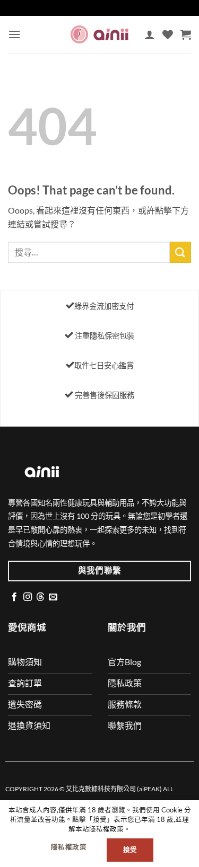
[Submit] (180, 252)
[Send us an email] (53, 597)
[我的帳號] (149, 34)
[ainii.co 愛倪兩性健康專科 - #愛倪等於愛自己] (100, 34)
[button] (14, 34)
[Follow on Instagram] (27, 597)
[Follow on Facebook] (14, 597)
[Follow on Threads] (40, 597)
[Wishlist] (167, 34)
